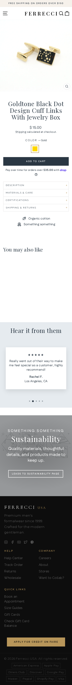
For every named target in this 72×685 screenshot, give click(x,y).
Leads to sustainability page (35, 473)
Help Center (13, 558)
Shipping (20, 132)
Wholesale (12, 578)
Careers (45, 558)
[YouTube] (19, 542)
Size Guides (13, 608)
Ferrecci (25, 507)
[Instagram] (6, 542)
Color (36, 140)
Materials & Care (19, 192)
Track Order (13, 565)
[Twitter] (25, 542)
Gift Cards (12, 614)
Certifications (17, 200)
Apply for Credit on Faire (36, 642)
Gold (35, 148)
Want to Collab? (51, 578)
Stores (44, 571)
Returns (10, 571)
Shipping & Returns (21, 207)
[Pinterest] (32, 542)
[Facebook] (12, 542)
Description (15, 185)
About (43, 565)
